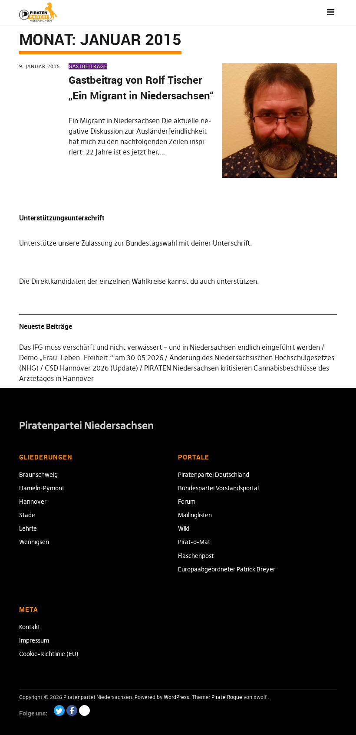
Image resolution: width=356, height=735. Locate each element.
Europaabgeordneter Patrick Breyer (226, 569)
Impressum (34, 640)
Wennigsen (34, 542)
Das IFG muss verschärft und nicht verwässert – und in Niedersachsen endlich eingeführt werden (169, 347)
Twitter (59, 710)
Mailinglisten (195, 515)
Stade (27, 515)
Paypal (84, 710)
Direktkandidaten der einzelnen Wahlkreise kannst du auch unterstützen (144, 281)
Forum (186, 501)
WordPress (176, 697)
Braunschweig (38, 475)
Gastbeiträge (88, 66)
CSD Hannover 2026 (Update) (91, 368)
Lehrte (28, 528)
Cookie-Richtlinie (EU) (49, 654)
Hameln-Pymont (41, 488)
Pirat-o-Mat (194, 542)
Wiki (183, 528)
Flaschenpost (196, 556)
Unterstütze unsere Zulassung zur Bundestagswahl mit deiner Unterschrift (134, 243)
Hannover (32, 501)
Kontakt (29, 627)
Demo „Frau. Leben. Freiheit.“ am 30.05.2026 (91, 357)
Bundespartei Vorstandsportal (218, 488)
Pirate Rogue (226, 697)
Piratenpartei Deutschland (213, 475)
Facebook (71, 710)
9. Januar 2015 (39, 66)
